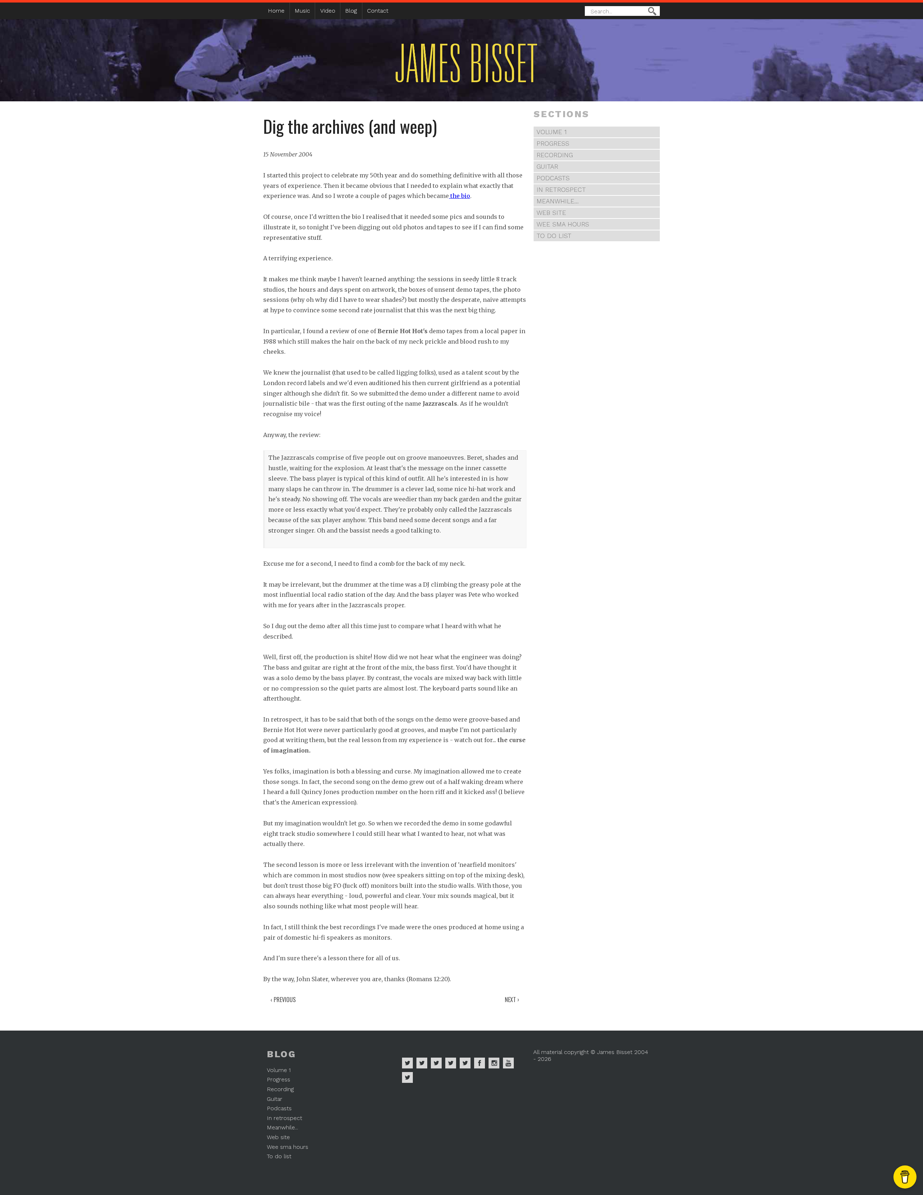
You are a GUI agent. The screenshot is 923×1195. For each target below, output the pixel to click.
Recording (554, 155)
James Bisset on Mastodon (407, 1077)
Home (276, 10)
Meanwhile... (557, 201)
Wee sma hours (562, 224)
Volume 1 (551, 132)
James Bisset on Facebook (479, 1063)
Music (302, 10)
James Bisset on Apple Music (421, 1063)
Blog (351, 10)
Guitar (547, 166)
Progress (552, 143)
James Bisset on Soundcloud (450, 1063)
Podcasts (553, 178)
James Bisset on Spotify (407, 1063)
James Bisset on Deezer (436, 1063)
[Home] (440, 90)
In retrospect (561, 189)
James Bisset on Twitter (465, 1063)
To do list (553, 235)
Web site (551, 212)
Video (327, 10)
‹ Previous (283, 999)
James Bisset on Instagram (494, 1063)
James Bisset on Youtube (508, 1063)
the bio (459, 195)
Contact (377, 10)
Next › (512, 999)
